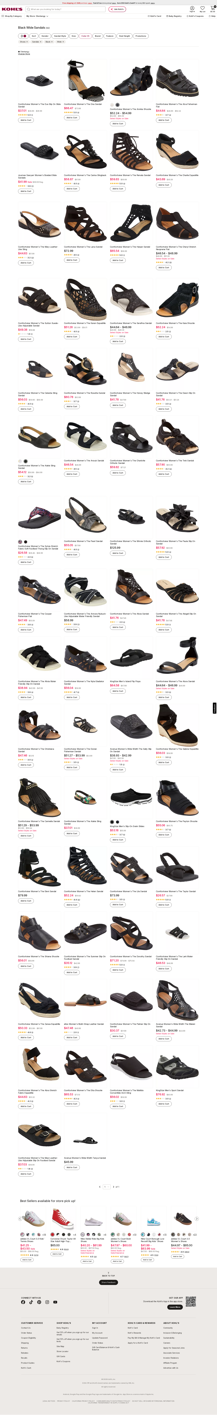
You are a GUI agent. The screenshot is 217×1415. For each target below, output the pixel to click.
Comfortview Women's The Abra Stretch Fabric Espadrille (37, 1091)
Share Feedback (109, 1282)
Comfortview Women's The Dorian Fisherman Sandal (80, 750)
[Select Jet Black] (112, 822)
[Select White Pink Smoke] (159, 1235)
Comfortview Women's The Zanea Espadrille (39, 1024)
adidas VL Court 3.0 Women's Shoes (180, 1240)
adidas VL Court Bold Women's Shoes (121, 1240)
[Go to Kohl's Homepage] (12, 9)
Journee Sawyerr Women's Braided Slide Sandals (37, 176)
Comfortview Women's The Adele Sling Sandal (36, 466)
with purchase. (77, 3)
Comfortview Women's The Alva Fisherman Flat (176, 105)
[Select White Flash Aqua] (33, 1235)
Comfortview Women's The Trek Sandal (175, 460)
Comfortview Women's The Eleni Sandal (37, 891)
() (32, 115)
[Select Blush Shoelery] (179, 1235)
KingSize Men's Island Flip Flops (125, 681)
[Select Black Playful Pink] (88, 1235)
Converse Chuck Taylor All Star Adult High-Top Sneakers (63, 1240)
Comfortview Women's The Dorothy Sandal (130, 956)
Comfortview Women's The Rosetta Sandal (84, 393)
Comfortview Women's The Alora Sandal (175, 681)
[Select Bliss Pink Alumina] (22, 1235)
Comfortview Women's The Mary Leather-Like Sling (38, 248)
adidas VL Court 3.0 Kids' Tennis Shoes (32, 1240)
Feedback (215, 708)
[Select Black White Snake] (112, 105)
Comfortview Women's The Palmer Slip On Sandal (130, 1025)
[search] (28, 9)
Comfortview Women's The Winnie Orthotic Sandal (130, 542)
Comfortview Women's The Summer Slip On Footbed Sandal (85, 957)
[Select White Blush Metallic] (190, 1235)
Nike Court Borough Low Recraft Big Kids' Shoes (152, 1240)
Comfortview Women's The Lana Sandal (83, 247)
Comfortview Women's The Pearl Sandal (83, 541)
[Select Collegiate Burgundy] (39, 1235)
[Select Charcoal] (69, 1235)
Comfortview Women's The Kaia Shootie (175, 323)
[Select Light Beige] (124, 1235)
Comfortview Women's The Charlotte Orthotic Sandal (127, 461)
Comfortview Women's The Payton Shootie (176, 821)
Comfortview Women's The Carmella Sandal (39, 821)
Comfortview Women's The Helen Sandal (83, 891)
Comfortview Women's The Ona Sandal (83, 104)
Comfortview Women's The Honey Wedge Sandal (130, 394)
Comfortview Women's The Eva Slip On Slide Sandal (39, 105)
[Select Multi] (118, 822)
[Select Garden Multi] (20, 461)
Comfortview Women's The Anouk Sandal (84, 460)
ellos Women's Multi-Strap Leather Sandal (84, 1024)
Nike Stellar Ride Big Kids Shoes (92, 1240)
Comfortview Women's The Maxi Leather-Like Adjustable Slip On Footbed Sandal (38, 1159)
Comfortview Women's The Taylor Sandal (176, 891)
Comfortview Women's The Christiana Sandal (36, 750)
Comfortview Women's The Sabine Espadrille (177, 749)
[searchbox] (65, 9)
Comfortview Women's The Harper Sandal (130, 247)
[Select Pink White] (118, 1235)
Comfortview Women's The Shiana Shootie (38, 956)
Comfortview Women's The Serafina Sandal (131, 323)
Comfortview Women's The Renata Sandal (130, 175)
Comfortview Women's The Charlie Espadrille (177, 175)
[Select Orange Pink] (129, 1235)
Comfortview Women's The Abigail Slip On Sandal (176, 615)
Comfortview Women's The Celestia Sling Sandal (37, 394)
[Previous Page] (100, 1186)
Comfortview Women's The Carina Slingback (85, 175)
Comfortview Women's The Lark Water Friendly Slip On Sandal (174, 957)
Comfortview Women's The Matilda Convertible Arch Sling (126, 1091)
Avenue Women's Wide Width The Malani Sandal (175, 1025)
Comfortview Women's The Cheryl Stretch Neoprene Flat (176, 248)
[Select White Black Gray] (28, 1235)
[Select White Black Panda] (148, 1235)
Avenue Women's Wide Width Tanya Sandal (85, 1158)
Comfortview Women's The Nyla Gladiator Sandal (84, 682)
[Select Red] (52, 1235)
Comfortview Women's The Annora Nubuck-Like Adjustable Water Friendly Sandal (85, 615)
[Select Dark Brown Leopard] (173, 1235)
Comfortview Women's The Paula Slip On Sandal (175, 542)
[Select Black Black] (64, 1235)
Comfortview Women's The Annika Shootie (130, 109)
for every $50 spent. (136, 3)
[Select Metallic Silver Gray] (83, 1235)
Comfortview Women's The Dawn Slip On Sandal (175, 394)
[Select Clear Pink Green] (113, 1235)
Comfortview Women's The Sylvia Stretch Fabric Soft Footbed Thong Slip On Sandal (38, 547)
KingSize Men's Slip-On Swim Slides (127, 826)
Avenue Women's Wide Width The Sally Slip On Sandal (131, 750)
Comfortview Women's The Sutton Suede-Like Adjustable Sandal (38, 324)
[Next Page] (114, 1186)
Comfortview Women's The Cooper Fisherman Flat (35, 615)
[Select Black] (118, 105)
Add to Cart (26, 120)
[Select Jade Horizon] (99, 1235)
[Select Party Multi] (20, 542)
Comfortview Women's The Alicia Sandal (129, 614)
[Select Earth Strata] (184, 1235)
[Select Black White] (58, 1235)
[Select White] (154, 1235)
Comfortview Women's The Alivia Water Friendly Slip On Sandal (37, 682)
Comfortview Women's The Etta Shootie (83, 1090)
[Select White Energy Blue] (143, 1235)
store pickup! (104, 3)
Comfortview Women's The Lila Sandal (128, 891)
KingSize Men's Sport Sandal (170, 1090)
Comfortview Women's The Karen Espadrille (85, 323)
